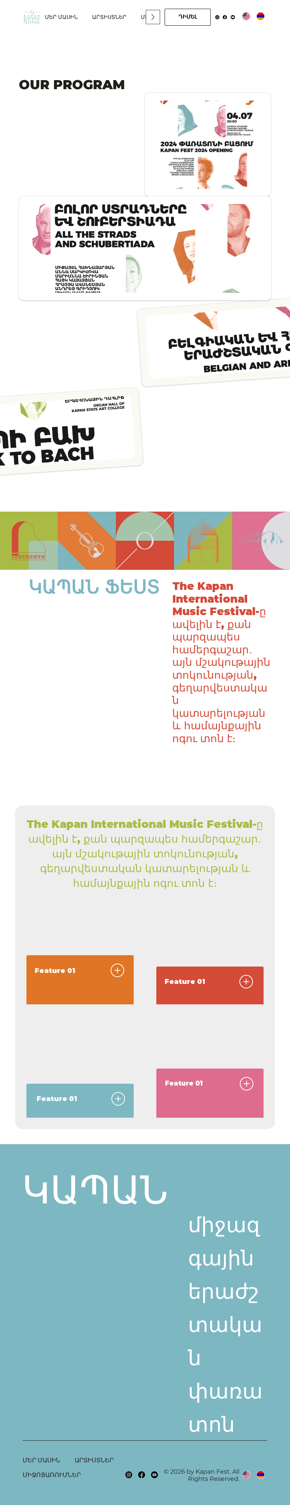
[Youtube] (233, 17)
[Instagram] (217, 17)
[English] (246, 16)
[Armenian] (260, 16)
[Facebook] (225, 17)
